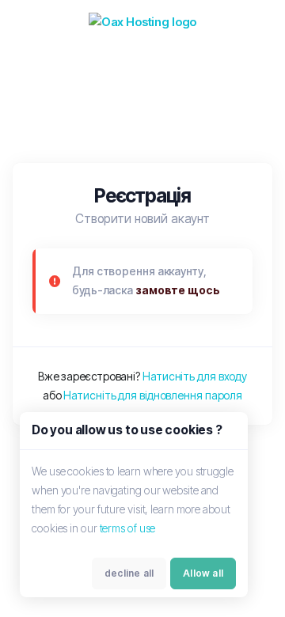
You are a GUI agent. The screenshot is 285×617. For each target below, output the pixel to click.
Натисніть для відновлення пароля (152, 395)
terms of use (128, 528)
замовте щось (177, 290)
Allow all (203, 573)
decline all (129, 573)
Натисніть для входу (194, 376)
